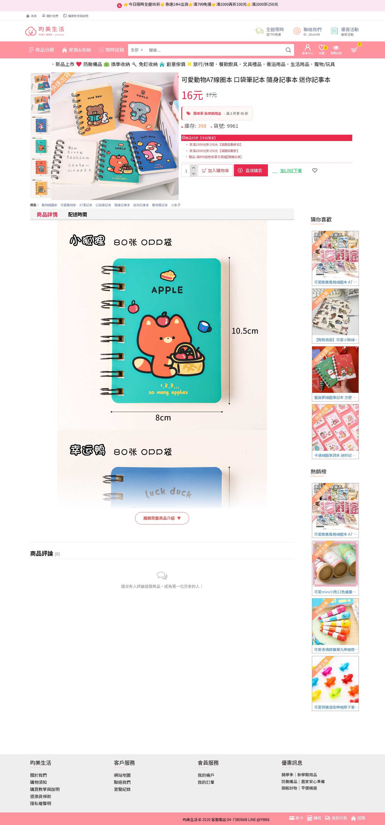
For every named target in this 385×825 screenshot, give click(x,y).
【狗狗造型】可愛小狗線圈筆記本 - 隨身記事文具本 (336, 339)
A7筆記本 (85, 205)
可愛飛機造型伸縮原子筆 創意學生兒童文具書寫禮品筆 (336, 707)
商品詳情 (47, 214)
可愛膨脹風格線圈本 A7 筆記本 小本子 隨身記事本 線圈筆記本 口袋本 (336, 282)
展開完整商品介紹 (162, 518)
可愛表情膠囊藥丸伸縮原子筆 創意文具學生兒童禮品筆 (336, 649)
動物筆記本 (160, 205)
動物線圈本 (49, 205)
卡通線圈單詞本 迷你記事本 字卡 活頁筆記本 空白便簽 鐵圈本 (336, 455)
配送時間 (77, 214)
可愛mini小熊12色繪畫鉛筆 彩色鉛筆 (336, 591)
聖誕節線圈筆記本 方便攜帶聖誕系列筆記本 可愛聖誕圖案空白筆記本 (336, 397)
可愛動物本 (68, 205)
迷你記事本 (141, 205)
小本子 (175, 205)
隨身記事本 (122, 205)
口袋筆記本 (103, 205)
